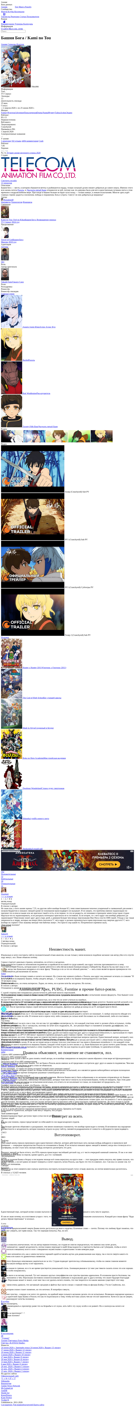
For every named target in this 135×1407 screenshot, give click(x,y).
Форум (4, 11)
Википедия (6, 1383)
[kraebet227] (3, 1293)
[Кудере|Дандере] (4, 1324)
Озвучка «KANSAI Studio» (13, 1343)
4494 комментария (30, 141)
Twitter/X (5, 1400)
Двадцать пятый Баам (36, 190)
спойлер (4, 1140)
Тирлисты (6, 16)
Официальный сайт (10, 1376)
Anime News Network (10, 1386)
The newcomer (7, 1083)
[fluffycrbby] (3, 1235)
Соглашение (7, 1405)
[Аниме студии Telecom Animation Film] (38, 178)
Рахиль (21, 190)
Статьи (23, 16)
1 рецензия (6, 141)
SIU (2, 262)
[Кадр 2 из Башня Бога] (34, 442)
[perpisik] (3, 1287)
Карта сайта (38, 1405)
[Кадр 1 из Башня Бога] (12, 442)
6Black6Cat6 (6, 1013)
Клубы (11, 11)
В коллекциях (7, 1334)
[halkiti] (3, 1253)
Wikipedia (5, 1381)
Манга (22, 7)
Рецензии (15, 16)
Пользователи (33, 16)
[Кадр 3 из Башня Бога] (57, 442)
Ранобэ (28, 7)
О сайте (5, 29)
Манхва (4, 242)
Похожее (5, 637)
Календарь (28, 24)
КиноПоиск (6, 1395)
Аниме (4, 7)
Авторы (4, 247)
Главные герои (7, 294)
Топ (17, 7)
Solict (3, 974)
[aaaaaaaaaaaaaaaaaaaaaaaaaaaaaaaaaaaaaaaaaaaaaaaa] (4, 1331)
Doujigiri (5, 894)
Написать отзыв (19, 1047)
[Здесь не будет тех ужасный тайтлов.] (4, 1317)
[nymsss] (3, 1259)
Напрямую (6, 202)
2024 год (15, 222)
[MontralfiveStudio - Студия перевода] (4, 1310)
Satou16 (4, 934)
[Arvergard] (3, 1282)
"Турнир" (5, 1338)
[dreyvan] (3, 1241)
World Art (5, 1393)
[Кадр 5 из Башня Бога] (102, 442)
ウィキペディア (8, 1378)
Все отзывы (6, 1047)
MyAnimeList (7, 1388)
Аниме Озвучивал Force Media (14, 1340)
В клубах (5, 1302)
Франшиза (27, 202)
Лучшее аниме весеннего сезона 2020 (23, 153)
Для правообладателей (23, 1405)
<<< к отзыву (7, 896)
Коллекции (19, 11)
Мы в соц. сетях (16, 29)
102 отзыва (16, 141)
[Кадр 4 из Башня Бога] (79, 442)
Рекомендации (8, 24)
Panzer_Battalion (8, 1066)
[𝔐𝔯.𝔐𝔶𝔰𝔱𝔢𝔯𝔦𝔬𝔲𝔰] (3, 1270)
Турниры (19, 24)
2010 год (12, 242)
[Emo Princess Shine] (3, 1276)
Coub (41, 141)
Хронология (16, 202)
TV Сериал (6, 222)
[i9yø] (3, 1299)
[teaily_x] (3, 1247)
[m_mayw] (3, 1264)
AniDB (4, 1390)
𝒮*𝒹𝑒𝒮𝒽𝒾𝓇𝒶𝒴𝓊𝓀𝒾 (8, 1076)
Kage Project (6, 1398)
